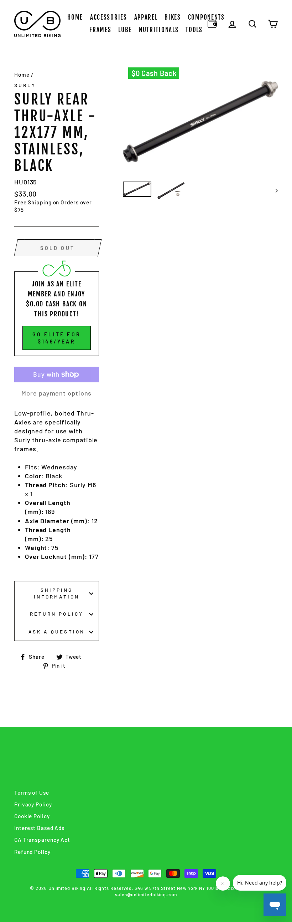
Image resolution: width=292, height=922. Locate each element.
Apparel (146, 17)
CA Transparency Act (42, 839)
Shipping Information (57, 593)
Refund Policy (32, 852)
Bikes (173, 17)
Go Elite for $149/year (56, 338)
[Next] (273, 191)
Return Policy (56, 614)
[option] (200, 121)
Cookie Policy (32, 816)
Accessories (108, 17)
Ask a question (56, 631)
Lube (125, 30)
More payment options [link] (56, 393)
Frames (100, 30)
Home (75, 17)
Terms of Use (31, 792)
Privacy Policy (33, 804)
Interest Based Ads (39, 828)
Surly (25, 85)
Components (206, 17)
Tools (194, 30)
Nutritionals (158, 30)
